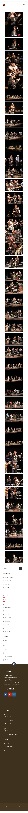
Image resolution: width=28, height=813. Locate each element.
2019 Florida (7, 587)
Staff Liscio (9, 723)
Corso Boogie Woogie (12, 734)
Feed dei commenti (8, 656)
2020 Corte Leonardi (9, 577)
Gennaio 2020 (7, 604)
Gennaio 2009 (7, 628)
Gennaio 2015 (7, 621)
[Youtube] (10, 694)
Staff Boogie (10, 720)
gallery (6, 640)
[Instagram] (14, 694)
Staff (6, 714)
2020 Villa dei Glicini (9, 580)
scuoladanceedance (14, 684)
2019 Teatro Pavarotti (9, 591)
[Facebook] (5, 694)
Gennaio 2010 (7, 624)
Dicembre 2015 (8, 617)
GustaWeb (22, 806)
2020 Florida (7, 584)
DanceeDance (14, 806)
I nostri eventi (7, 704)
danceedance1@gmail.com (14, 682)
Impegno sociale (9, 746)
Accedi (6, 649)
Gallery (7, 743)
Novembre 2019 (8, 607)
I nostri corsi (8, 729)
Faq (6, 750)
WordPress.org (8, 659)
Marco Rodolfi (10, 716)
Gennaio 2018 (7, 614)
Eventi (6, 739)
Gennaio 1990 (7, 631)
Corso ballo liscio (11, 731)
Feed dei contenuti (8, 653)
